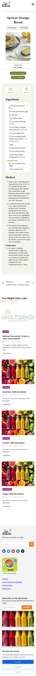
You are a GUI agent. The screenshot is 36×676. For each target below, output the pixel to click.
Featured (5, 331)
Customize (18, 667)
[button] (33, 4)
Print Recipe (12, 28)
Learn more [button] (21, 657)
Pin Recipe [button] (24, 28)
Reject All (18, 672)
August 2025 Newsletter (13, 494)
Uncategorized (7, 489)
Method (26, 92)
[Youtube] (13, 551)
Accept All (18, 662)
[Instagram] (22, 551)
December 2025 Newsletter (14, 392)
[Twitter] (8, 551)
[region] (18, 662)
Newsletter (6, 387)
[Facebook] (4, 551)
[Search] (31, 544)
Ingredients (10, 92)
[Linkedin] (18, 551)
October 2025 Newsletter (13, 443)
